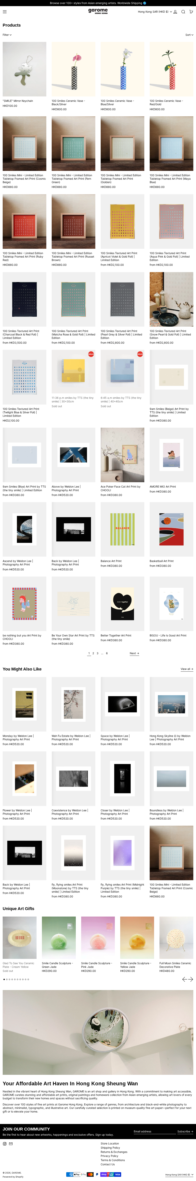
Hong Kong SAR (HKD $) (153, 11)
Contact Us (108, 1164)
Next (133, 653)
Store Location (110, 1143)
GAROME (16, 1172)
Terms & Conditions (113, 1160)
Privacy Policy (109, 1155)
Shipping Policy (110, 1147)
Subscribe (183, 1131)
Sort (188, 34)
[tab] (4, 979)
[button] (183, 11)
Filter (6, 34)
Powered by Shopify (13, 1176)
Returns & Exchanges (114, 1151)
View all (185, 668)
